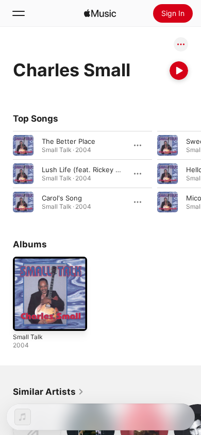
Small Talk (28, 337)
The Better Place (68, 141)
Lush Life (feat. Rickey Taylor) (89, 169)
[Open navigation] (18, 13)
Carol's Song (62, 198)
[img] (100, 13)
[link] (48, 391)
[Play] (179, 70)
